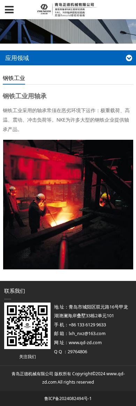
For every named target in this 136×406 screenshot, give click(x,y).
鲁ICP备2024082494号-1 (68, 398)
